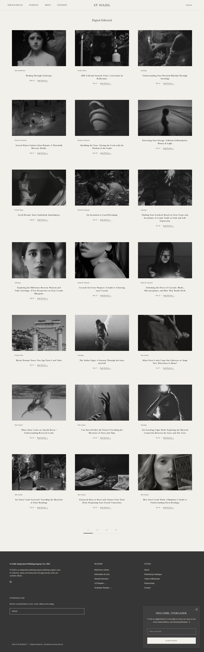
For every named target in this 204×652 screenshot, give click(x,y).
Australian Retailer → (103, 588)
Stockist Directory (101, 579)
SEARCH (189, 5)
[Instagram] (10, 581)
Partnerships (149, 583)
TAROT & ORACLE (15, 5)
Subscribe (171, 641)
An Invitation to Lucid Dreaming (101, 215)
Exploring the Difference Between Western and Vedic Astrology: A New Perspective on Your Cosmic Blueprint (39, 291)
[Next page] (116, 530)
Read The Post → (42, 80)
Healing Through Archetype (39, 76)
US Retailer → (100, 583)
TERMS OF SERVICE (36, 644)
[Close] (196, 609)
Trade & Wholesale (152, 579)
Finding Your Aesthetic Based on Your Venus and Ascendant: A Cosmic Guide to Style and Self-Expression (165, 218)
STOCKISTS (62, 5)
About (146, 570)
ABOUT (48, 5)
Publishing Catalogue (153, 574)
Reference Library (101, 570)
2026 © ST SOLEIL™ (20, 644)
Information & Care (102, 574)
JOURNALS (33, 5)
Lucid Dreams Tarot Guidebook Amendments (39, 215)
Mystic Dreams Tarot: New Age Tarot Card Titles (39, 360)
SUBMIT (18, 620)
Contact (147, 588)
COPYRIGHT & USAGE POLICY (53, 644)
